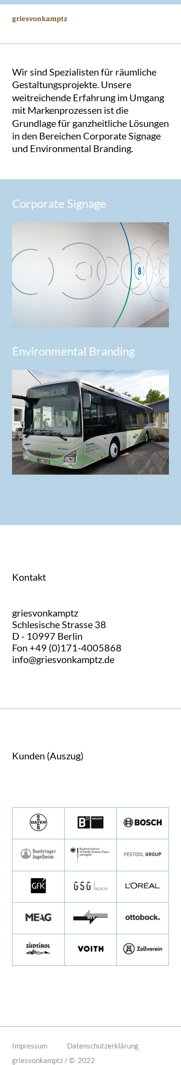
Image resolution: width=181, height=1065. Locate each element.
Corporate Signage (60, 203)
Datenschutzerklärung (103, 1045)
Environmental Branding (74, 351)
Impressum (29, 1045)
